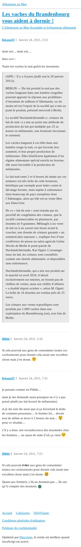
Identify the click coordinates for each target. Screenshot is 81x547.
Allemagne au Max (14, 4)
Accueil (7, 513)
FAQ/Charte (41, 513)
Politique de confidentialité (19, 528)
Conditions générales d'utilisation (23, 520)
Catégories (23, 513)
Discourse (26, 537)
